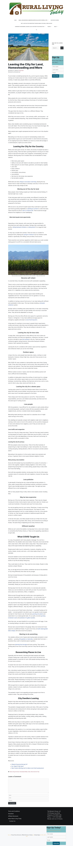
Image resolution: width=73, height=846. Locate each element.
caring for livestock (29, 234)
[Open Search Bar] (36, 29)
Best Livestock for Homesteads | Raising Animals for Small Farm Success (36, 23)
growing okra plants (37, 614)
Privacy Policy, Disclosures (16, 834)
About (55, 26)
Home (15, 20)
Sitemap (30, 834)
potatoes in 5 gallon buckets (27, 617)
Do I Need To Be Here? (18, 766)
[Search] (61, 48)
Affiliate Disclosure (13, 816)
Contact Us (12, 821)
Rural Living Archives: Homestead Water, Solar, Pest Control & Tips (33, 20)
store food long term (31, 319)
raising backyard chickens (19, 227)
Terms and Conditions (14, 811)
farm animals (25, 339)
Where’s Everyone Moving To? (19, 764)
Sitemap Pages (37, 834)
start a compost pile (27, 210)
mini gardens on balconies (26, 639)
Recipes (49, 26)
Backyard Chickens (55, 20)
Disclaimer (11, 813)
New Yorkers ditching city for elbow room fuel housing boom (28, 768)
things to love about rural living (28, 181)
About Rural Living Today (14, 818)
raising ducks (31, 227)
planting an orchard (33, 208)
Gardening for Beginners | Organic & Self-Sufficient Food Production (29, 26)
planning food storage (21, 644)
